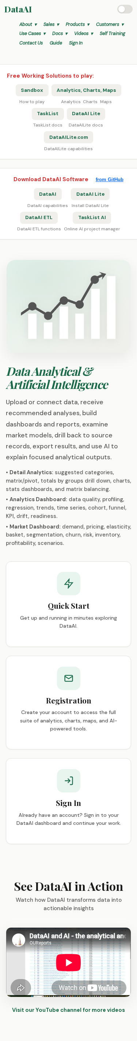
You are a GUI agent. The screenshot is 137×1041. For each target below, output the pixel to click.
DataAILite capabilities (68, 149)
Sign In (76, 43)
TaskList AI (92, 217)
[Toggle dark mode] (125, 9)
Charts (90, 102)
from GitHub (109, 179)
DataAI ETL (39, 217)
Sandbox (32, 90)
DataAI (17, 9)
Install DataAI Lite (90, 205)
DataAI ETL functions (39, 229)
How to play (32, 102)
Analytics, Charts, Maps (86, 90)
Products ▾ (77, 24)
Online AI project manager (92, 229)
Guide (56, 43)
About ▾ (28, 24)
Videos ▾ (83, 33)
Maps (106, 102)
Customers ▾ (109, 24)
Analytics (71, 102)
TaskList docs (47, 125)
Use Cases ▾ (32, 33)
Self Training (112, 33)
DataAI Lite (86, 113)
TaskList (47, 113)
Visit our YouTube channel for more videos (68, 1010)
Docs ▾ (59, 33)
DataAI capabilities (47, 205)
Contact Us (31, 43)
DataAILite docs (86, 125)
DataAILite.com (68, 137)
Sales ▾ (51, 24)
